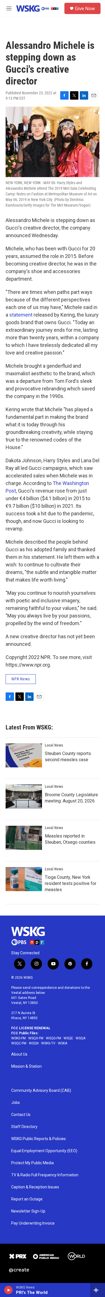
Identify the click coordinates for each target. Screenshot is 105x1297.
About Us (19, 1054)
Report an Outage (27, 1199)
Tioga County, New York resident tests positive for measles (70, 883)
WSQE (68, 1038)
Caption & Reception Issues (35, 1187)
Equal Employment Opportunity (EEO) (44, 1151)
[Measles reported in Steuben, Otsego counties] (24, 838)
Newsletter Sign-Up (28, 1211)
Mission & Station (26, 1066)
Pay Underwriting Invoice (33, 1223)
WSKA (62, 1043)
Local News (54, 745)
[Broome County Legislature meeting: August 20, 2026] (24, 796)
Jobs (15, 1103)
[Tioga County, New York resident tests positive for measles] (24, 879)
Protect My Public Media (32, 1163)
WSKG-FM (18, 1038)
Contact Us (21, 1115)
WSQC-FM (18, 1043)
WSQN (34, 1043)
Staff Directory (24, 1127)
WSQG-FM (53, 1038)
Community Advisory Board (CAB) (41, 1090)
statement (20, 315)
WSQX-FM (35, 1038)
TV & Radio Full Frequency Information (44, 1175)
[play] (8, 1290)
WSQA (80, 1038)
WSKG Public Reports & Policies (38, 1139)
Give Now (85, 8)
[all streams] (97, 1290)
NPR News (20, 679)
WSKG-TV (48, 1043)
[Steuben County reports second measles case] (24, 755)
